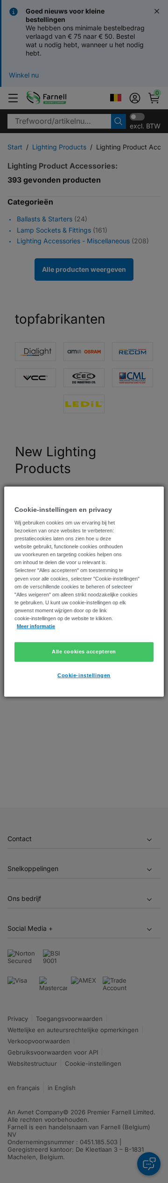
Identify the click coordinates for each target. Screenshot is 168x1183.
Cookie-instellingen (84, 675)
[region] (84, 591)
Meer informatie (36, 626)
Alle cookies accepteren (84, 651)
